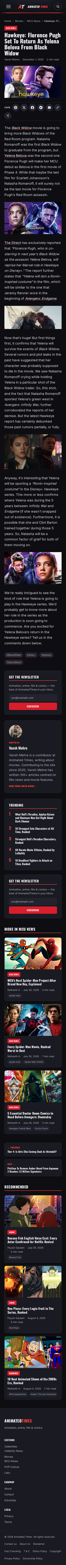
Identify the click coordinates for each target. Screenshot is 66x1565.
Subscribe (33, 706)
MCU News (33, 21)
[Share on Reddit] (41, 107)
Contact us (10, 1543)
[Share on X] (24, 107)
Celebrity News (13, 1451)
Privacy (8, 1516)
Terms (8, 1522)
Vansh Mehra (11, 59)
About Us (25, 1543)
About (8, 1488)
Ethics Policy (40, 1551)
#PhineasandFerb (17, 1394)
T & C (27, 1551)
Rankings (13, 1373)
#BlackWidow (14, 654)
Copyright (55, 1551)
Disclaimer (39, 1543)
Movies (19, 21)
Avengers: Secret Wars (20, 1128)
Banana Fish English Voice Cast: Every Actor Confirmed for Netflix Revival (32, 1240)
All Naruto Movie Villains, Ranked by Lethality (35, 851)
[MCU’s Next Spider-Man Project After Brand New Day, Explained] (33, 953)
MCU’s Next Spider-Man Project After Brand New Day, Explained (32, 982)
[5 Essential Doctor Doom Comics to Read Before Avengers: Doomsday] (33, 1086)
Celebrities (10, 1446)
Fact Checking (12, 1551)
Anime (12, 1232)
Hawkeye (46, 654)
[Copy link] (57, 107)
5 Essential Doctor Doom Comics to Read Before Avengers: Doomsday (30, 1115)
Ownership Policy (33, 1558)
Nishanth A (14, 989)
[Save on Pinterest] (15, 107)
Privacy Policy (12, 1558)
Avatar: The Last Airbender (43, 1394)
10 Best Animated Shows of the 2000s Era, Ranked (32, 1381)
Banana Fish (15, 1257)
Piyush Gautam (16, 1247)
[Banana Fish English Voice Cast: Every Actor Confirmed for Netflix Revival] (33, 1211)
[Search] (58, 6)
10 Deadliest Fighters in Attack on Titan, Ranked (33, 862)
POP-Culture (11, 1467)
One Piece (14, 1328)
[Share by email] (49, 107)
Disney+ (31, 654)
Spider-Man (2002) (34, 1062)
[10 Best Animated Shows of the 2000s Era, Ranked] (33, 1352)
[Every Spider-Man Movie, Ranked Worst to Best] (33, 1020)
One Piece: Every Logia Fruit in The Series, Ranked (31, 1310)
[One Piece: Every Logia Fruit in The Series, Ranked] (33, 1282)
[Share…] (7, 115)
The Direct (12, 243)
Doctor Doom (41, 1128)
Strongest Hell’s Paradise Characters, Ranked (35, 840)
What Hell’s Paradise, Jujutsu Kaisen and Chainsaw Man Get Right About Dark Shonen (34, 818)
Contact (9, 1494)
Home (7, 21)
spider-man (14, 995)
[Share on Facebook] (32, 107)
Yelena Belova (15, 155)
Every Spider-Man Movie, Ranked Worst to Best (29, 1048)
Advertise (10, 1500)
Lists (7, 1472)
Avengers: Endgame (40, 298)
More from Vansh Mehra (23, 786)
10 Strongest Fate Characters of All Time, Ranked (34, 830)
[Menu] (8, 7)
